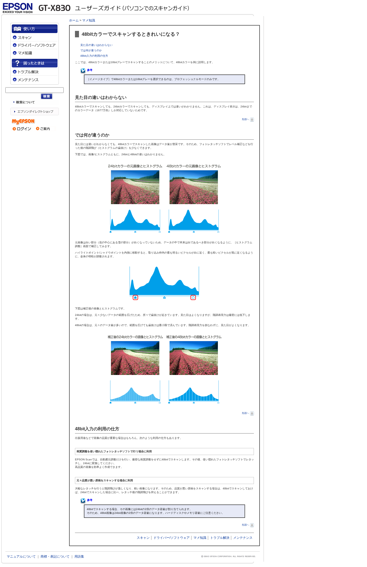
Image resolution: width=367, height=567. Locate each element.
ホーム (74, 20)
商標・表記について (55, 556)
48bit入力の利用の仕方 (94, 55)
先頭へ (245, 119)
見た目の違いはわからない (96, 45)
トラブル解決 (219, 538)
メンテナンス (243, 538)
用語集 (79, 556)
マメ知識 (88, 20)
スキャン (143, 538)
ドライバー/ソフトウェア (171, 538)
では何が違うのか (91, 50)
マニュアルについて (21, 556)
